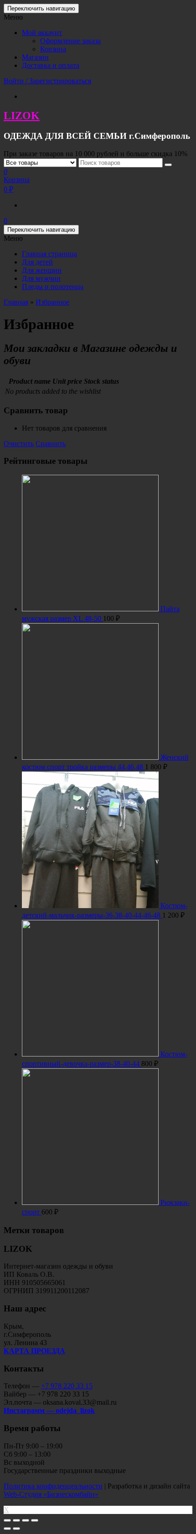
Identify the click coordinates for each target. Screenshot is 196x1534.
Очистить (19, 443)
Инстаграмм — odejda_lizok (49, 1410)
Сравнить (51, 443)
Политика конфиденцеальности (53, 1486)
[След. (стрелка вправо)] (16, 1528)
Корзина (53, 49)
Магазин (35, 57)
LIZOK (22, 116)
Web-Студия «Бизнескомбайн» (51, 1494)
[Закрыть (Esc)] (7, 1520)
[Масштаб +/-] (34, 1520)
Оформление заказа (70, 41)
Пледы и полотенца (52, 286)
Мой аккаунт (42, 32)
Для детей (37, 262)
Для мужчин (41, 278)
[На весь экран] (25, 1520)
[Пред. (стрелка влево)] (7, 1528)
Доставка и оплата (50, 65)
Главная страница (49, 254)
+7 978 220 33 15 (67, 1386)
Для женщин (42, 270)
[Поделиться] (16, 1520)
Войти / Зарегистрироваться (47, 81)
